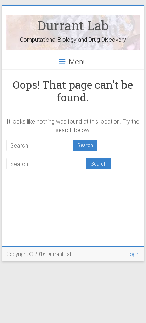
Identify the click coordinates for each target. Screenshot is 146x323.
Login (133, 254)
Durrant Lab (73, 25)
